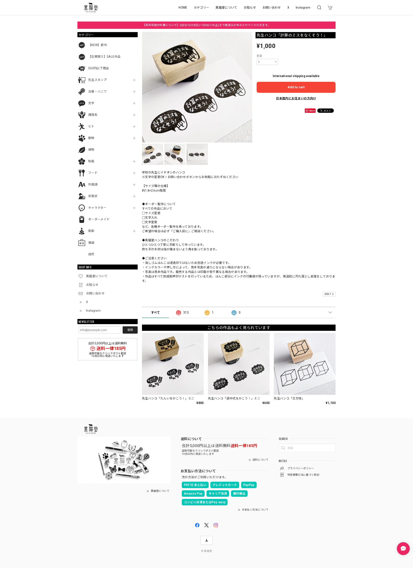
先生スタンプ (97, 80)
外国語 (92, 184)
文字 (91, 103)
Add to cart (296, 87)
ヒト (91, 126)
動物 (91, 138)
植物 (91, 149)
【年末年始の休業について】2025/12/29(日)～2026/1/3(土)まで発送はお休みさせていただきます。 (207, 25)
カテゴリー (201, 7)
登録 (130, 329)
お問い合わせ (271, 7)
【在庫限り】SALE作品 (104, 56)
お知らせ (250, 7)
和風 (91, 161)
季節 (91, 231)
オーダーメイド (98, 219)
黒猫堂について (226, 7)
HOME (183, 7)
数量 (259, 55)
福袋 (91, 242)
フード (92, 173)
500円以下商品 (98, 68)
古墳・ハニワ (97, 91)
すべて (155, 312)
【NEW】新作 (97, 45)
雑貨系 (92, 114)
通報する (329, 294)
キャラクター (97, 207)
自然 (91, 254)
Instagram (303, 7)
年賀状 (92, 196)
